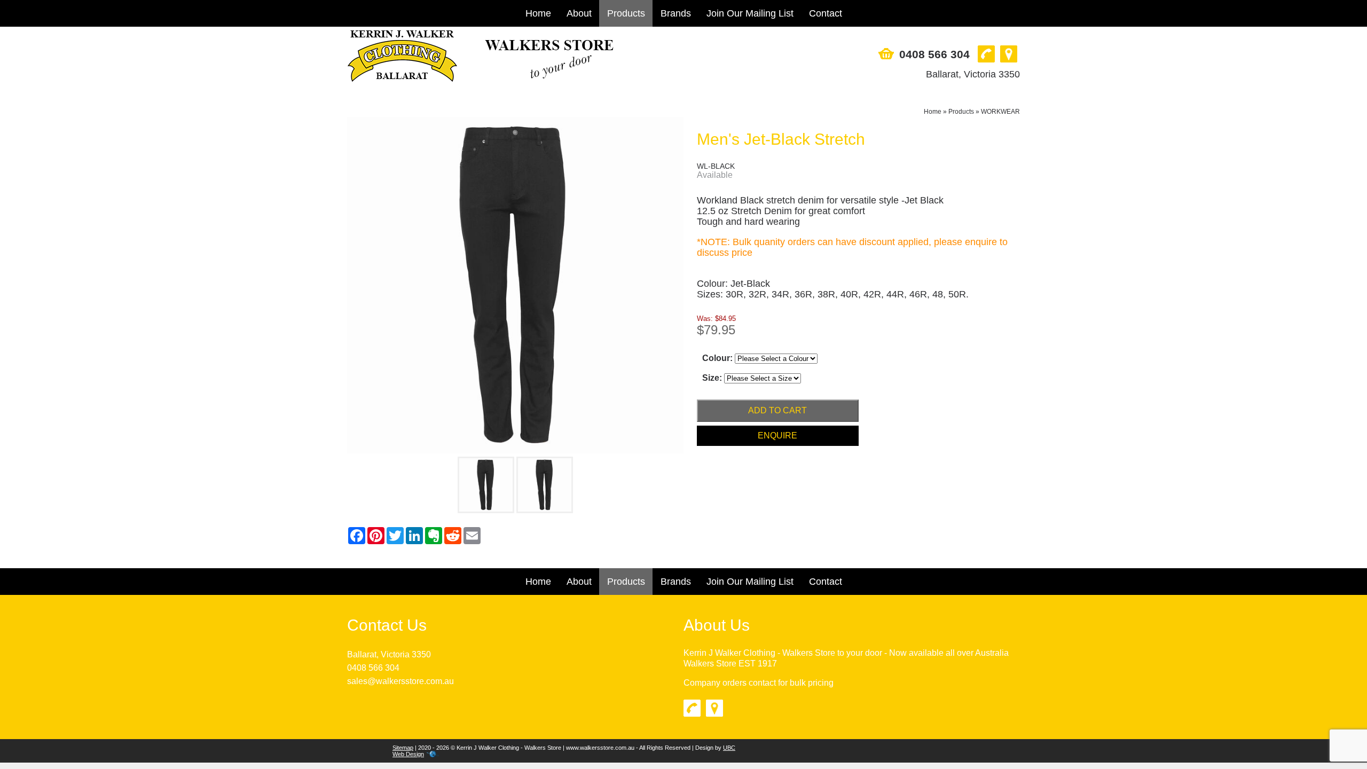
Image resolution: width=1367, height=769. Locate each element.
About (579, 13)
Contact (825, 13)
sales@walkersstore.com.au (400, 681)
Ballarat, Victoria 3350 (973, 74)
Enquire (777, 435)
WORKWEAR (1000, 111)
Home (538, 13)
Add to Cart (777, 410)
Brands (676, 13)
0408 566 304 (934, 54)
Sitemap (402, 747)
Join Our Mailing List (750, 13)
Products (626, 13)
